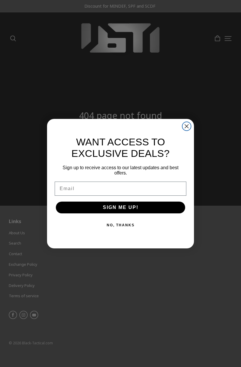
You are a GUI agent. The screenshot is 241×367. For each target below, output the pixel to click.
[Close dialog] (186, 126)
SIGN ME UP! (120, 207)
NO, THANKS (121, 225)
